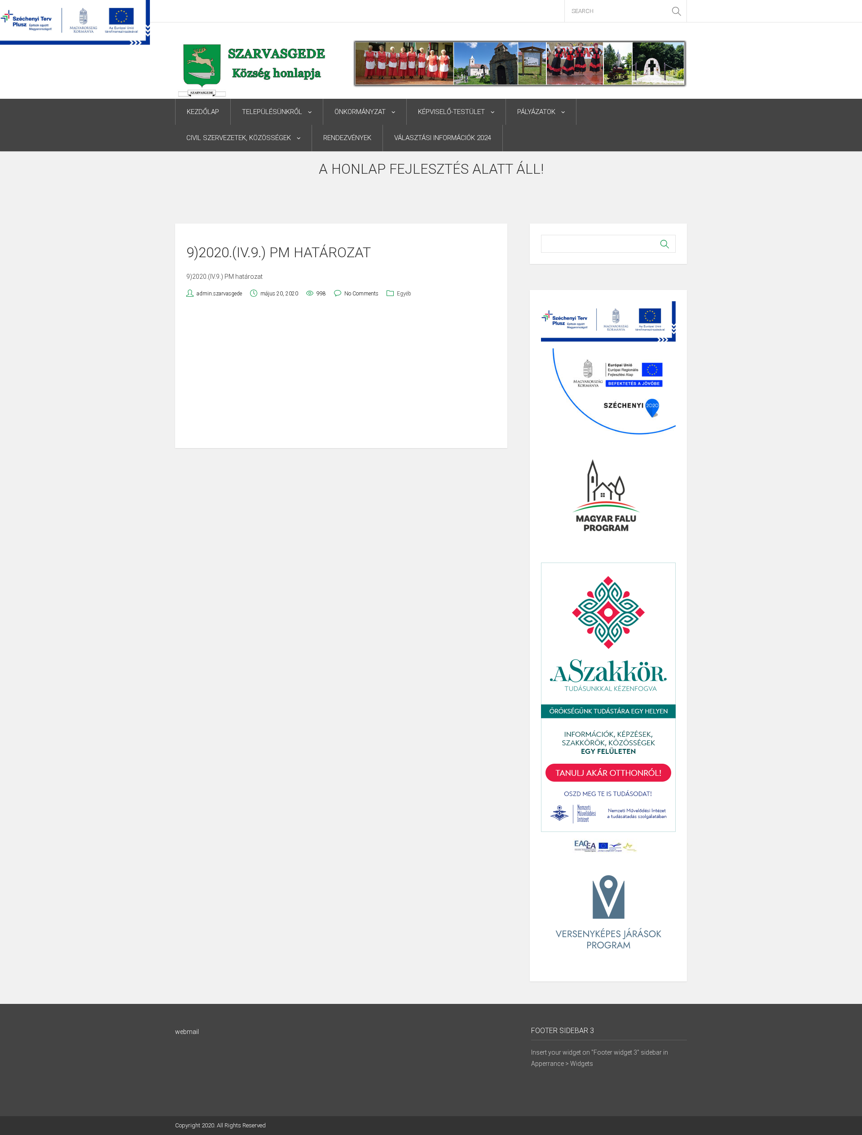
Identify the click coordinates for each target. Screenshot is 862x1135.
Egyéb (404, 293)
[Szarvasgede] (253, 76)
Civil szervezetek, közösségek (238, 138)
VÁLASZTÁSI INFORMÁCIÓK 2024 (442, 138)
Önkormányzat (360, 112)
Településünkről (272, 112)
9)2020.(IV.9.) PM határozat (224, 276)
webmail (187, 1031)
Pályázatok (536, 112)
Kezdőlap (203, 112)
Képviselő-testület (451, 112)
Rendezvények (347, 138)
